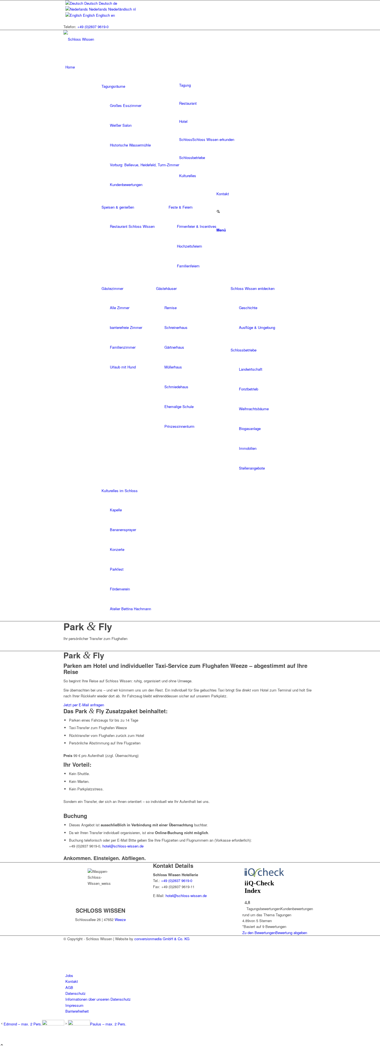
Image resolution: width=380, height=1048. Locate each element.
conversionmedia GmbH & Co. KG (161, 938)
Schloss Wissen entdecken (253, 288)
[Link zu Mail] (66, 944)
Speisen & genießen (118, 207)
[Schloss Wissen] (105, 39)
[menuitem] (191, 67)
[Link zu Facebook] (66, 957)
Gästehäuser (166, 288)
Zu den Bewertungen (258, 932)
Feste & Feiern (181, 207)
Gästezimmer (112, 288)
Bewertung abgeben (291, 932)
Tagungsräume (113, 86)
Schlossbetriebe (243, 350)
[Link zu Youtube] (66, 963)
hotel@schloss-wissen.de (123, 846)
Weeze (120, 919)
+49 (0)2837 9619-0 (92, 26)
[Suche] (218, 211)
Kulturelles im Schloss (120, 490)
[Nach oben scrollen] (2, 1045)
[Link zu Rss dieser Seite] (66, 951)
